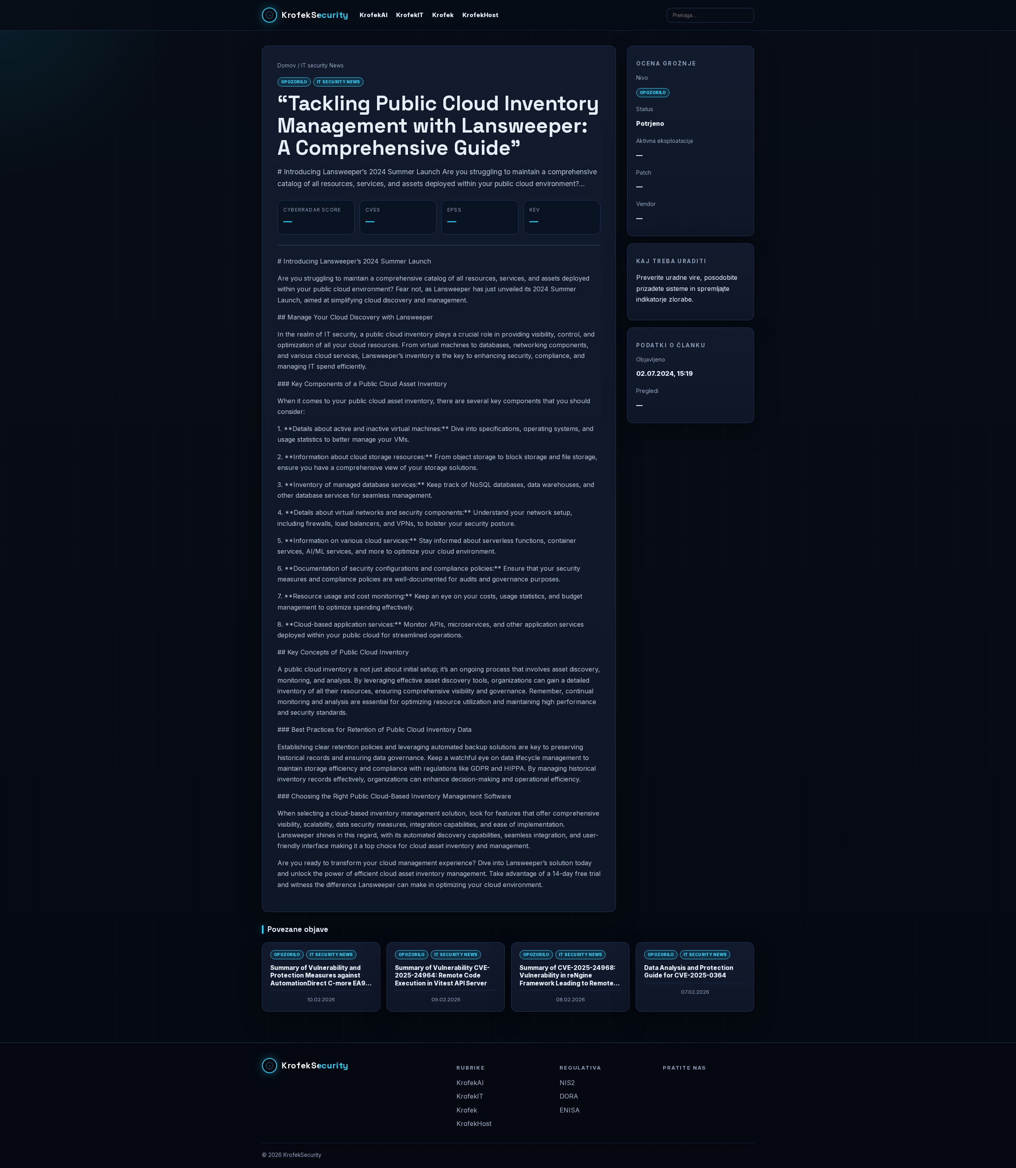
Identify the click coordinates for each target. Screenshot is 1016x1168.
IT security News (322, 65)
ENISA (570, 1110)
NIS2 (567, 1083)
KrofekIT (409, 15)
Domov (286, 65)
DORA (569, 1096)
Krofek (443, 15)
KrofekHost (480, 15)
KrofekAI (373, 15)
